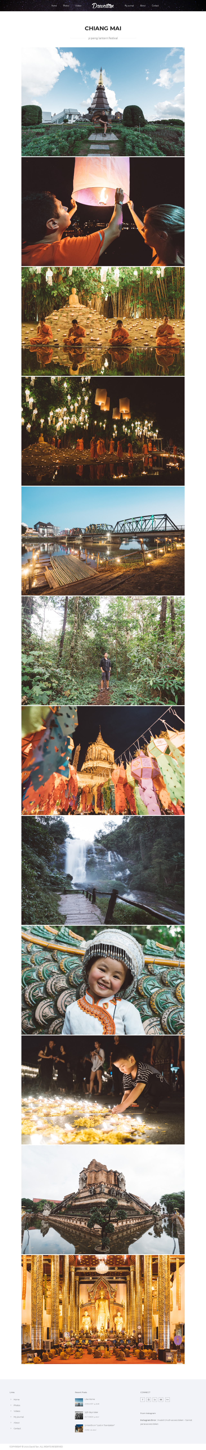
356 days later (91, 1412)
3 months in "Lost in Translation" (100, 1425)
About (142, 5)
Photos (66, 5)
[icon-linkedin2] (156, 1399)
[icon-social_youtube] (162, 1399)
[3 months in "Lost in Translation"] (79, 1428)
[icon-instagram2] (149, 1399)
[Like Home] (79, 1402)
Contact (155, 5)
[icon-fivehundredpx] (167, 1399)
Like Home (90, 1399)
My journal (129, 5)
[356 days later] (79, 1415)
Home (54, 5)
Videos (78, 5)
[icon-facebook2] (143, 1399)
